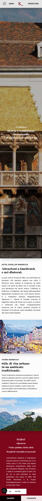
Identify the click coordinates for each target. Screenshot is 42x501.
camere (10, 498)
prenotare (33, 4)
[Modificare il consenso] (4, 490)
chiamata (31, 498)
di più (17, 492)
